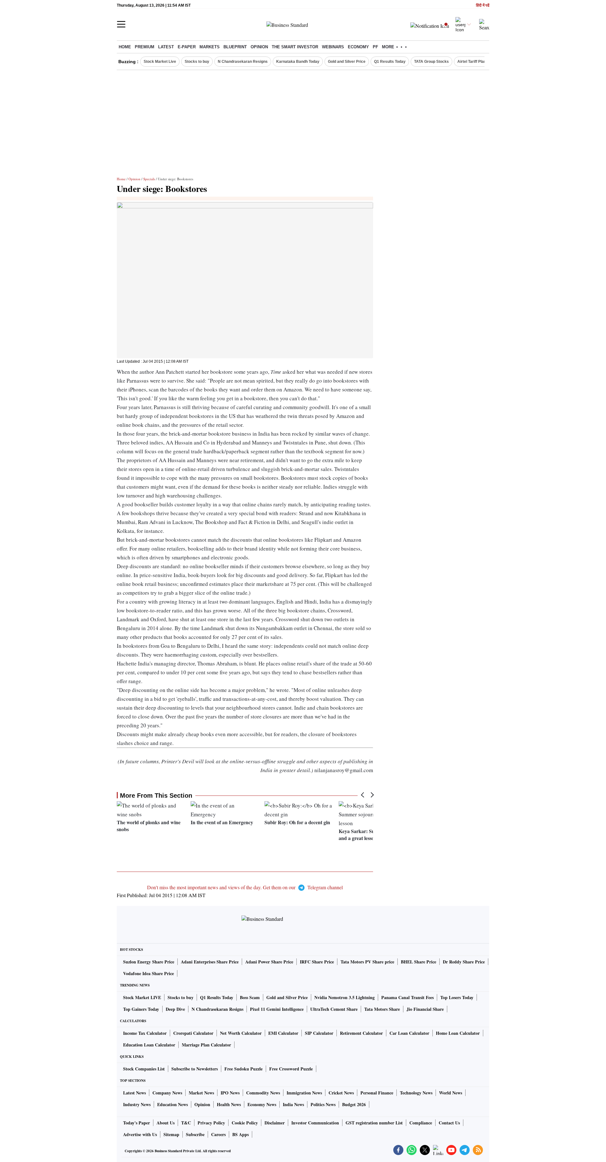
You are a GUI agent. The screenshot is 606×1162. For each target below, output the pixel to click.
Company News (167, 1092)
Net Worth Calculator (241, 1033)
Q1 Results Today (390, 61)
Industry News (137, 1104)
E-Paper (187, 47)
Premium (144, 47)
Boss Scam (250, 997)
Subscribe (195, 1134)
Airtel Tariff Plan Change (479, 61)
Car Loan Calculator (409, 1033)
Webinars (333, 47)
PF (375, 47)
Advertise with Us (140, 1134)
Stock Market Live (160, 61)
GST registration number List (374, 1122)
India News (293, 1104)
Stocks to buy (197, 61)
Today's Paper (136, 1122)
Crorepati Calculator (193, 1033)
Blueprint (235, 47)
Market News (201, 1092)
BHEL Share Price (418, 961)
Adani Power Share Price (269, 961)
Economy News (261, 1104)
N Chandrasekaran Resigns (243, 61)
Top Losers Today (456, 997)
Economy (358, 47)
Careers (218, 1134)
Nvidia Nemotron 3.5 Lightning (344, 997)
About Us (166, 1122)
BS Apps (240, 1134)
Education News (172, 1104)
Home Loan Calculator (458, 1033)
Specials (149, 178)
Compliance (420, 1122)
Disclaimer (274, 1122)
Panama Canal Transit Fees (407, 997)
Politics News (323, 1104)
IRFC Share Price (317, 961)
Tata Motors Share (382, 1009)
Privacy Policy (211, 1122)
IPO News (230, 1092)
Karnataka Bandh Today (297, 61)
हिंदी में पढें (482, 5)
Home (125, 47)
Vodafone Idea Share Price (148, 973)
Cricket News (341, 1092)
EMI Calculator (283, 1033)
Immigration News (304, 1092)
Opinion (259, 47)
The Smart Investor (295, 47)
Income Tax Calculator (145, 1033)
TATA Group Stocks (431, 61)
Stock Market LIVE (142, 997)
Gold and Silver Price (346, 61)
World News (450, 1092)
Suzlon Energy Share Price (148, 961)
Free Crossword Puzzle (291, 1068)
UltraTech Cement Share (334, 1009)
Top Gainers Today (141, 1009)
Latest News (134, 1092)
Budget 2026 (354, 1104)
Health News (229, 1104)
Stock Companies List (144, 1068)
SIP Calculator (319, 1033)
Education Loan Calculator (149, 1044)
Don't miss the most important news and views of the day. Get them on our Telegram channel (245, 887)
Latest (166, 47)
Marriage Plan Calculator (206, 1044)
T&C (186, 1122)
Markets (209, 47)
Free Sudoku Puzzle (243, 1068)
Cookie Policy (245, 1122)
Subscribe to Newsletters (194, 1068)
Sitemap (171, 1134)
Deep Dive (175, 1009)
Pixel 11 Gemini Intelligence (277, 1009)
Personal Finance (376, 1092)
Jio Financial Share (425, 1009)
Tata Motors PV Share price (367, 961)
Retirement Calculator (361, 1033)
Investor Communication (315, 1122)
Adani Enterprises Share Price (210, 961)
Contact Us (449, 1122)
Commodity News (263, 1092)
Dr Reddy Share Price (464, 961)
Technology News (416, 1092)
